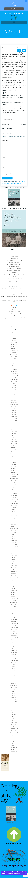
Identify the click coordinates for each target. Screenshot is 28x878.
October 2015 (14, 600)
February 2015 (14, 617)
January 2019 (14, 520)
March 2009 (14, 745)
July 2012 (14, 664)
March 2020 (14, 491)
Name (4, 157)
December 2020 (14, 472)
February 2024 (14, 394)
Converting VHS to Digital (14, 311)
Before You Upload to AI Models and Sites (14, 278)
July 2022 (14, 433)
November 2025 (14, 350)
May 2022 (14, 437)
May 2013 (14, 646)
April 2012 (14, 670)
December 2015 (14, 596)
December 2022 (14, 423)
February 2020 (14, 493)
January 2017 (14, 569)
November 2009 (14, 728)
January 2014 (14, 633)
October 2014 (14, 625)
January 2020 (14, 495)
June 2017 (14, 559)
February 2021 (14, 468)
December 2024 (14, 373)
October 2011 (14, 683)
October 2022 (14, 427)
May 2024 (14, 387)
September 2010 (14, 710)
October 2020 (14, 476)
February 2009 (14, 747)
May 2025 (14, 363)
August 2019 (14, 505)
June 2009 (14, 739)
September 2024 (14, 379)
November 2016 (14, 573)
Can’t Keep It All (14, 309)
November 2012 (14, 656)
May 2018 (14, 536)
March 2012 (14, 673)
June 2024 (14, 385)
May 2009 (14, 741)
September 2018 (14, 528)
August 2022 (14, 431)
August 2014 (14, 629)
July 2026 (14, 334)
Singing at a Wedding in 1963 (14, 281)
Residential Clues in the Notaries (14, 268)
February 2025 (14, 369)
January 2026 (14, 346)
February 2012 (14, 675)
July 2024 (14, 383)
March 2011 (14, 697)
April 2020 (14, 489)
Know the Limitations (14, 262)
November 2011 (14, 681)
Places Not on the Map (14, 276)
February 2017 (14, 567)
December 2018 (14, 522)
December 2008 (14, 751)
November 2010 (14, 706)
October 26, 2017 (16, 47)
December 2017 (14, 546)
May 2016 (14, 586)
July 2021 (14, 458)
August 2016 (14, 580)
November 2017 (14, 549)
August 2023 (14, 406)
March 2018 (14, 540)
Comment (5, 140)
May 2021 (14, 462)
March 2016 (14, 590)
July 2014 (14, 631)
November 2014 (14, 623)
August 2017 (14, 555)
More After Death (14, 254)
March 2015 (14, 615)
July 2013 (14, 644)
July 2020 (14, 482)
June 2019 (14, 509)
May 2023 (14, 412)
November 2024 (14, 375)
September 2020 (14, 478)
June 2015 (14, 608)
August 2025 (14, 356)
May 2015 (14, 611)
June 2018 (14, 534)
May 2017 (14, 561)
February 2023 (14, 418)
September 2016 (14, 577)
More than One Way (14, 252)
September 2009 (14, 732)
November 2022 (14, 425)
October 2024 (14, 377)
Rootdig (15, 305)
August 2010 (14, 712)
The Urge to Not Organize (14, 326)
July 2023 (14, 408)
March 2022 (14, 441)
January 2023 (14, 420)
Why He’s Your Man (14, 256)
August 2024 (14, 381)
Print (19, 50)
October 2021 (14, 451)
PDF (24, 50)
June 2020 (14, 484)
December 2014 (14, 621)
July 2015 (14, 606)
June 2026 (14, 336)
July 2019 (14, 507)
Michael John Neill (7, 47)
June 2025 (14, 361)
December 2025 (14, 348)
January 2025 (14, 371)
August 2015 (14, 604)
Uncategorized (10, 119)
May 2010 (14, 718)
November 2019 (14, 499)
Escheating (14, 272)
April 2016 (14, 588)
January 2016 (14, 594)
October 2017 (14, 551)
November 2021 (14, 449)
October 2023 (14, 402)
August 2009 (14, 735)
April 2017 (14, 563)
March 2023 (14, 416)
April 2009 (14, 743)
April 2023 (14, 414)
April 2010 (14, 720)
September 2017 (14, 553)
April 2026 (14, 340)
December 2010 (14, 704)
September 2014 (14, 627)
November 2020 (14, 474)
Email (3, 162)
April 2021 (14, 464)
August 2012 (14, 662)
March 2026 (14, 342)
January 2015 (14, 619)
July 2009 (14, 737)
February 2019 (14, 518)
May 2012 (14, 668)
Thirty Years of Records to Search (14, 324)
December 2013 (14, 635)
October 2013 (14, 639)
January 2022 (14, 445)
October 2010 (14, 708)
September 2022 (14, 429)
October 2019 (14, 501)
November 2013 (14, 637)
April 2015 (14, 613)
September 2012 (14, 660)
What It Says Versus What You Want (14, 260)
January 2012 (14, 677)
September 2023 (14, 404)
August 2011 (14, 687)
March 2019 (14, 515)
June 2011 (14, 691)
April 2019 (14, 513)
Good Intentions (14, 258)
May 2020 (14, 487)
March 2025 (14, 367)
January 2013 (14, 652)
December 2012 (14, 654)
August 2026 (14, 332)
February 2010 (14, 724)
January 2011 (14, 701)
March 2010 (14, 722)
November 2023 (14, 400)
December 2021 (14, 447)
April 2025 (14, 365)
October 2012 (14, 658)
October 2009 (14, 730)
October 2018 (14, 526)
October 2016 (14, 575)
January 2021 (14, 470)
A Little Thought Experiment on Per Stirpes (14, 313)
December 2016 (14, 571)
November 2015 (14, 598)
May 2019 (14, 511)
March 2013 (14, 650)
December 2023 (14, 398)
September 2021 (14, 453)
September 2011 (14, 685)
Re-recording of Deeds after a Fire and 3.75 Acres (14, 322)
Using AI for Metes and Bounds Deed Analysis (14, 274)
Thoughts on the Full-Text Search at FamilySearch (14, 318)
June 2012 (14, 666)
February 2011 (14, 699)
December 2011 (14, 679)
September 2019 (14, 503)
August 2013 (14, 642)
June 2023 (14, 410)
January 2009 (14, 749)
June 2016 (14, 584)
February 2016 (14, 592)
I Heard (14, 307)
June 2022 (14, 435)
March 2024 (14, 392)
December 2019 (14, 497)
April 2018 (14, 538)
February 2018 (14, 542)
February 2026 (14, 344)
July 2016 (14, 582)
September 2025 (14, 354)
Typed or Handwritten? (14, 283)
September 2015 (14, 602)
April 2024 (14, 389)
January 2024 (14, 396)
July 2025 (14, 358)
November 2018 (14, 524)
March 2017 (14, 565)
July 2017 (14, 557)
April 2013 (14, 648)
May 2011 (14, 693)
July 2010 (14, 714)
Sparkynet (23, 873)
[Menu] (14, 22)
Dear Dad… (14, 320)
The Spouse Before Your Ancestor (14, 264)
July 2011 (14, 689)
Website (4, 168)
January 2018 (14, 544)
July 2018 (14, 532)
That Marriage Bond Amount (14, 266)
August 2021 (14, 456)
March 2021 (14, 466)
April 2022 (14, 439)
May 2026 (14, 338)
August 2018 (14, 530)
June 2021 (14, 460)
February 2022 (14, 443)
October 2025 (14, 352)
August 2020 (14, 480)
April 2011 (14, 695)
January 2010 (14, 726)
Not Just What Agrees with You (14, 270)
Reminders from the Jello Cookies (14, 315)
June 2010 (14, 716)
